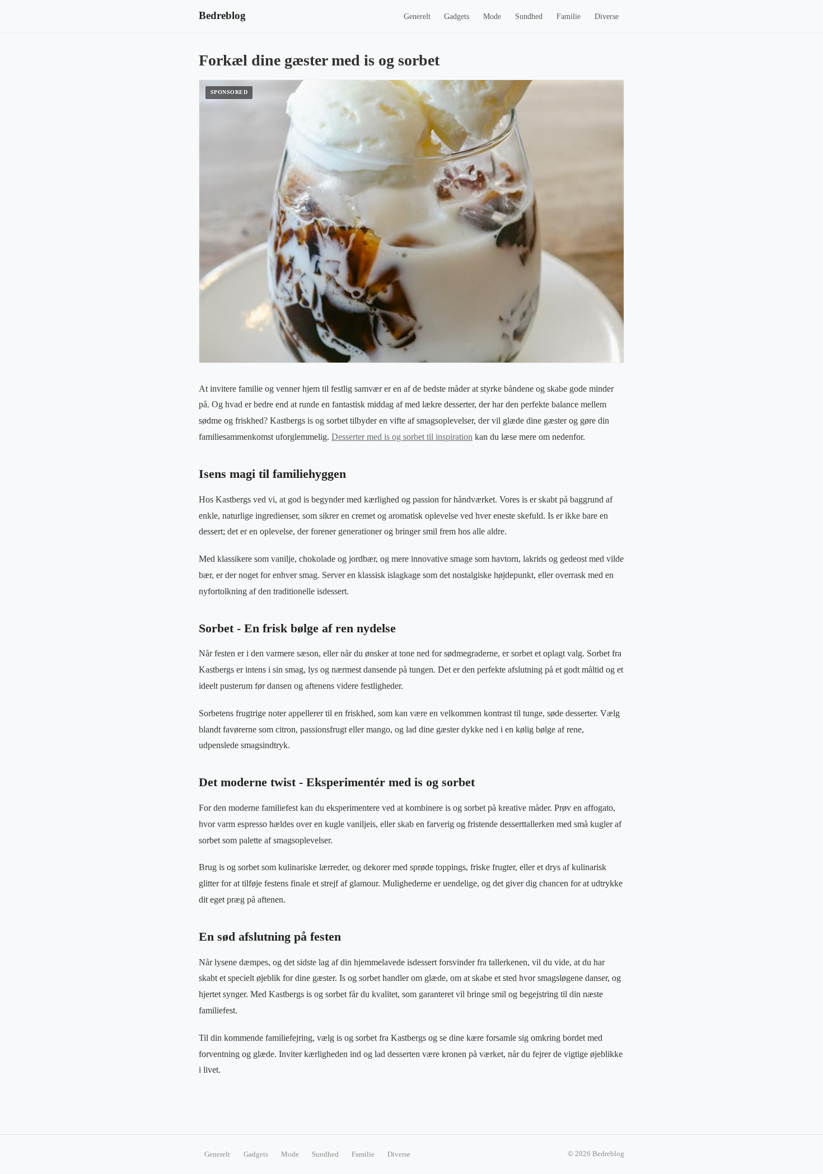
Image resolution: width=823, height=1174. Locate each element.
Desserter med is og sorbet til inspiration (402, 437)
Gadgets (456, 16)
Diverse (607, 16)
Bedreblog (222, 15)
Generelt (417, 16)
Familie (569, 16)
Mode (492, 16)
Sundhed (529, 16)
